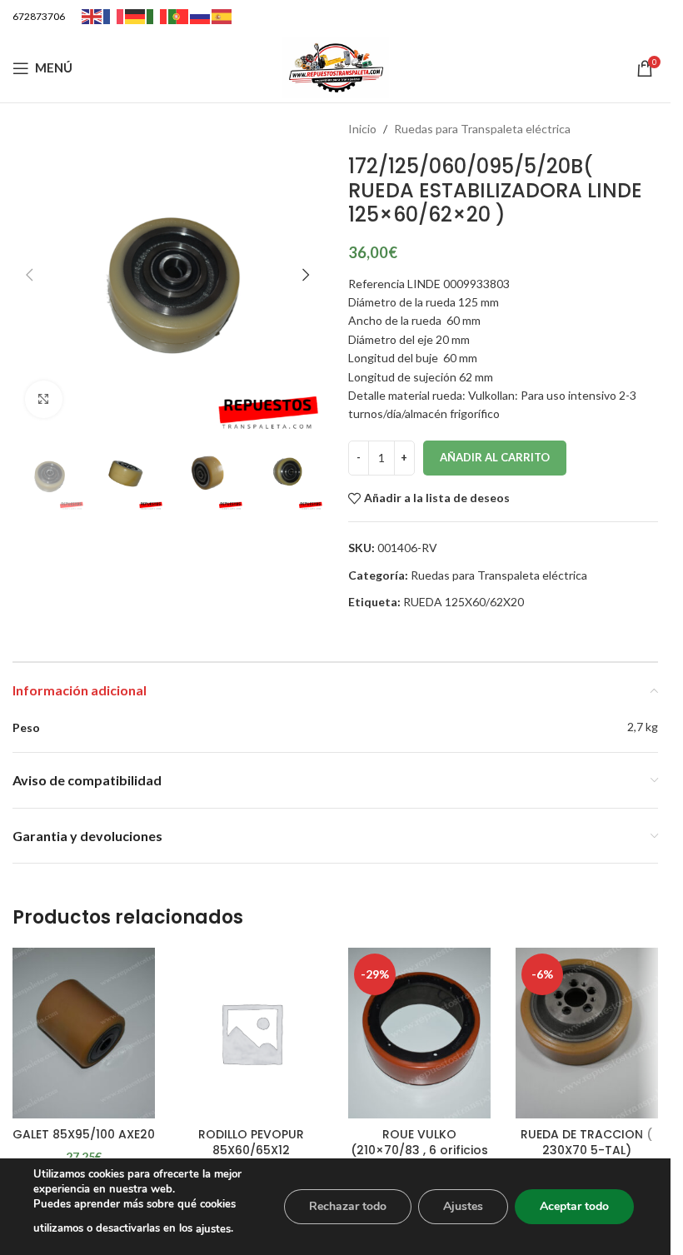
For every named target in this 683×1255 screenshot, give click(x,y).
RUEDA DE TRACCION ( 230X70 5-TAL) (586, 1142)
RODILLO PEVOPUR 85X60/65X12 (251, 1142)
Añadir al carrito (495, 457)
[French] (114, 15)
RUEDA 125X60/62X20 (463, 602)
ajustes (213, 1229)
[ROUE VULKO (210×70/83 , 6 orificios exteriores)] (419, 1033)
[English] (92, 15)
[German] (136, 15)
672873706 (38, 16)
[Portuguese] (179, 15)
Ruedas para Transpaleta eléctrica (482, 129)
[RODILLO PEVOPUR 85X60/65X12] (251, 1033)
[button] (29, 274)
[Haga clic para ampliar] (43, 399)
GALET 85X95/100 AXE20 (83, 1134)
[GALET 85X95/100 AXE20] (83, 1033)
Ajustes (463, 1206)
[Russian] (201, 15)
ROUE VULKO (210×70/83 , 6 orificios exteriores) (419, 1150)
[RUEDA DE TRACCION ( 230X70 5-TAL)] (587, 1033)
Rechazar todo (347, 1206)
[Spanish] (222, 15)
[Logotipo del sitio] (336, 66)
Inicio (362, 129)
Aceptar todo (574, 1206)
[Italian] (157, 15)
